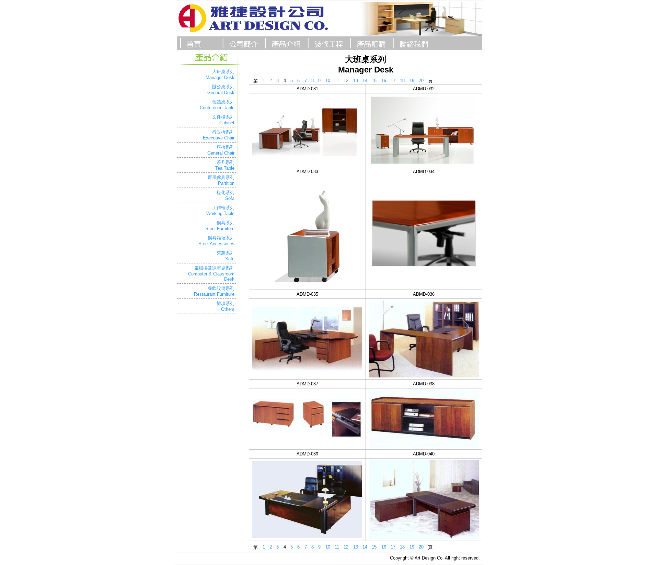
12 (346, 80)
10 (327, 80)
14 (364, 80)
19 (411, 80)
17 (393, 80)
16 (383, 80)
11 (337, 80)
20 (421, 80)
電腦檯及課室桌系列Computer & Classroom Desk (211, 273)
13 (355, 80)
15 (374, 80)
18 (402, 80)
